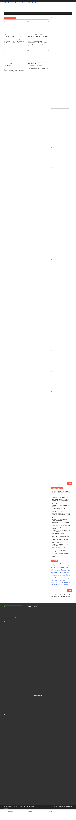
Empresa (40, 13)
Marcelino (59, 575)
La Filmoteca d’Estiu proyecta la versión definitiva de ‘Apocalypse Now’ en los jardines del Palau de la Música (60, 546)
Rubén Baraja (58, 580)
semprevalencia (52, 806)
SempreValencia (60, 582)
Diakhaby (69, 567)
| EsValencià (15, 13)
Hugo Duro (67, 569)
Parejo (54, 577)
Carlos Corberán (65, 564)
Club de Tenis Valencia (54, 567)
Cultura (34, 13)
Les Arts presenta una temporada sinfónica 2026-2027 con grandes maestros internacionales (61, 550)
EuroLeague (58, 569)
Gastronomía (48, 13)
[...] (15, 44)
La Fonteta (57, 572)
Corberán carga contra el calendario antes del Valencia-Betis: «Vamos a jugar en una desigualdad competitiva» (61, 493)
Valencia (67, 582)
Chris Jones (59, 565)
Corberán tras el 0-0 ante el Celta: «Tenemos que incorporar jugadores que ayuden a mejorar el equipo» (60, 510)
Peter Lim (67, 577)
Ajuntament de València (56, 564)
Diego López (53, 569)
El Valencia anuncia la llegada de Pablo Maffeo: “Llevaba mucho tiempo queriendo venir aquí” (61, 536)
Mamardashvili (54, 575)
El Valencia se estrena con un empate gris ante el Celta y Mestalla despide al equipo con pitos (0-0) (61, 515)
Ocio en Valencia (15, 710)
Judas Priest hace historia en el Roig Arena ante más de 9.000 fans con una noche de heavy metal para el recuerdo (61, 532)
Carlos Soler (53, 565)
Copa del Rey (62, 567)
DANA (66, 567)
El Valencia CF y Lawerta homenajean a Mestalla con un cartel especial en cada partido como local (60, 555)
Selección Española (54, 582)
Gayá (61, 569)
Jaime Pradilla (54, 570)
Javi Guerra (60, 570)
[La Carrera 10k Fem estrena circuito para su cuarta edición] (14, 55)
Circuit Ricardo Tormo (66, 565)
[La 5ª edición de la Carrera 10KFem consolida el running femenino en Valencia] (37, 26)
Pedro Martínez (60, 577)
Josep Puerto (65, 570)
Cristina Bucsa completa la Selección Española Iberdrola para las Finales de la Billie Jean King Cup (60, 541)
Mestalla (65, 575)
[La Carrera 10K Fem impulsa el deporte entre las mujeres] (37, 55)
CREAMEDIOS (69, 806)
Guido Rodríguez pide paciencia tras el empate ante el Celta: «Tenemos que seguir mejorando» (61, 505)
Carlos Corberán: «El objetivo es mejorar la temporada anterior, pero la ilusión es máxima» (61, 527)
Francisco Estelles (17, 37)
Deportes (22, 13)
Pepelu (65, 577)
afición (52, 564)
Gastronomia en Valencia (38, 695)
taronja (63, 582)
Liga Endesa (66, 572)
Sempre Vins (57, 13)
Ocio (29, 13)
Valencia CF (60, 584)
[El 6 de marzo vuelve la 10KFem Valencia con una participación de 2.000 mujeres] (14, 26)
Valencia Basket (54, 584)
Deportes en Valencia (14, 617)
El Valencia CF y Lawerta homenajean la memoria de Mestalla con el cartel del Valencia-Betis (60, 501)
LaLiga (61, 572)
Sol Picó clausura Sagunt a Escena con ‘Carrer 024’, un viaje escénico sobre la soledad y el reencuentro (60, 519)
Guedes (64, 569)
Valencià (7, 13)
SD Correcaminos (66, 580)
